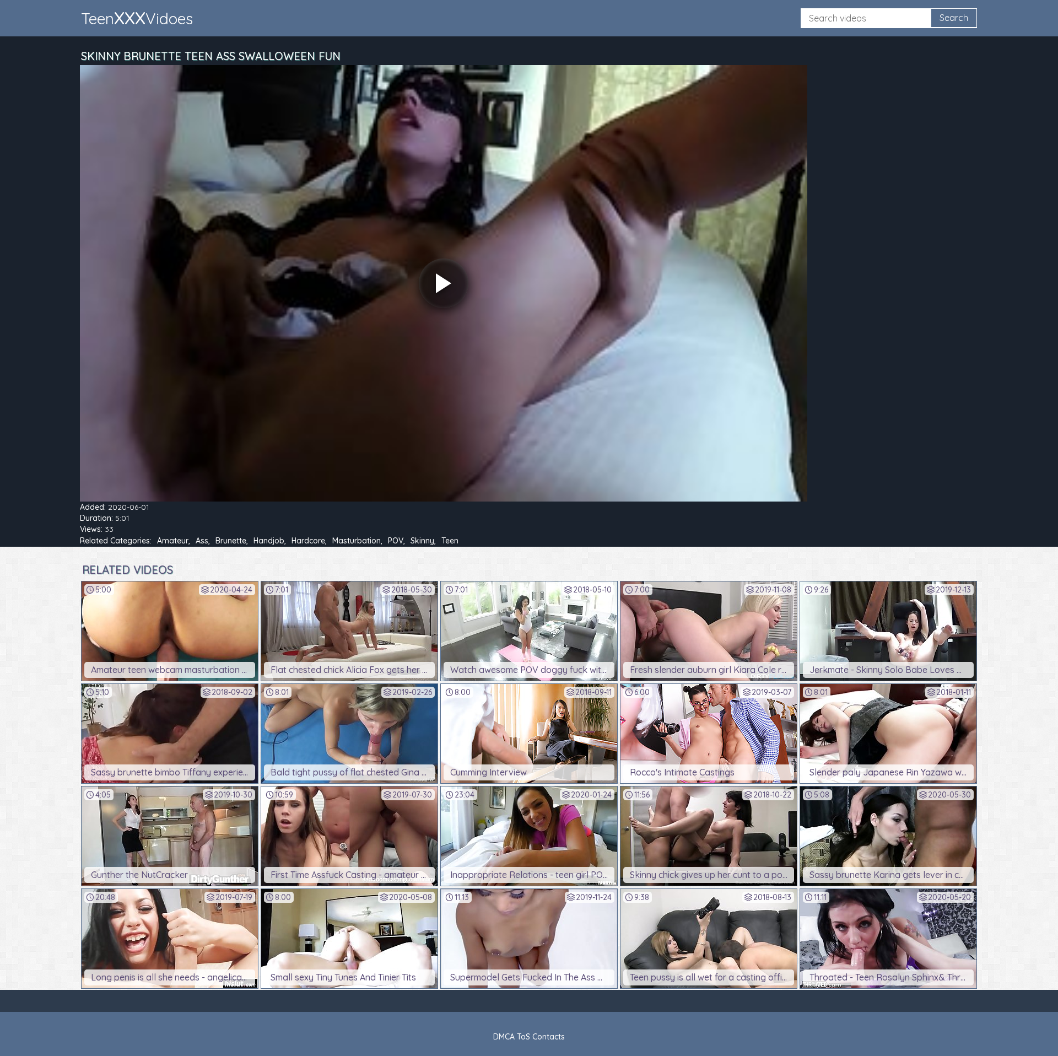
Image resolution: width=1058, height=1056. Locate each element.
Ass (202, 541)
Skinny (422, 541)
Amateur (172, 541)
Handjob (268, 541)
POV (395, 541)
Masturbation (356, 541)
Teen (449, 541)
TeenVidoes (137, 18)
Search (954, 17)
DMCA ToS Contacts (529, 1037)
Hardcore (308, 541)
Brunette (230, 541)
